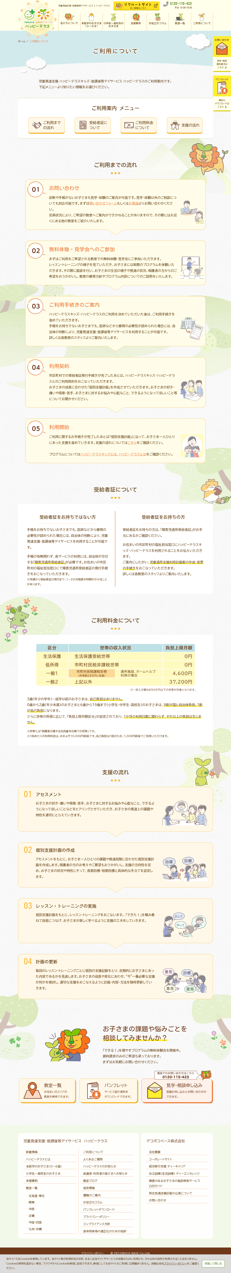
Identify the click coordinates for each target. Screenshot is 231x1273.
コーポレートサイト (160, 1159)
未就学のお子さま (44, 1166)
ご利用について (93, 1152)
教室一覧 (32, 1188)
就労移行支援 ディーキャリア (167, 1166)
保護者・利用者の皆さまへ (105, 1173)
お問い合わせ (157, 1200)
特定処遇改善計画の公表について (170, 1193)
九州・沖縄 (35, 1229)
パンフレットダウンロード (99, 1209)
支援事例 (32, 1180)
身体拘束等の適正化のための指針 (105, 1231)
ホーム (22, 41)
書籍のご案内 (92, 1195)
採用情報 (89, 1188)
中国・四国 (35, 1222)
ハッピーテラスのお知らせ (99, 1166)
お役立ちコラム (92, 1202)
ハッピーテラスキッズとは (98, 454)
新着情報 (32, 1152)
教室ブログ (90, 1180)
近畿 (31, 1215)
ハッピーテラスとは (132, 454)
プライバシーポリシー (96, 1216)
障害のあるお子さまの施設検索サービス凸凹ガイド (174, 1183)
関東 (31, 1202)
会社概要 (155, 1152)
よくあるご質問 (93, 1159)
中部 (31, 1209)
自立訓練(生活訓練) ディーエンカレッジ (174, 1173)
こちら (132, 442)
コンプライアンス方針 (96, 1224)
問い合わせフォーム (103, 203)
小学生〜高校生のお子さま (43, 1173)
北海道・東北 (37, 1195)
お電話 (133, 203)
